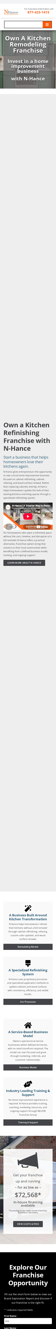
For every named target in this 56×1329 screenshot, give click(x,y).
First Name (11, 1315)
